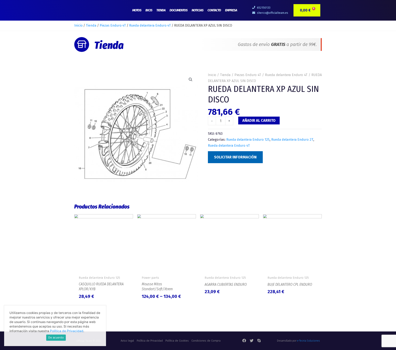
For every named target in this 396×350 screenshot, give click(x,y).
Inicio (78, 25)
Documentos (178, 10)
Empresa (231, 10)
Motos (136, 10)
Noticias (197, 10)
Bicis (148, 10)
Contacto (214, 10)
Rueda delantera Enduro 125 (248, 140)
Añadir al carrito (259, 120)
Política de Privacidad (66, 331)
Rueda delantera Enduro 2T (292, 140)
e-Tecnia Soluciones (308, 340)
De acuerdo (56, 337)
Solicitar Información (235, 157)
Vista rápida (103, 268)
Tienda (160, 10)
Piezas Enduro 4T (113, 25)
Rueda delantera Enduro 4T (150, 25)
